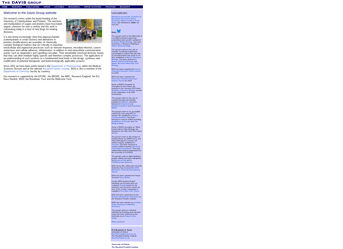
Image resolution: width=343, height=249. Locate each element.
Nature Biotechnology (121, 46)
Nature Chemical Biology (122, 61)
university (121, 160)
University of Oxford (120, 244)
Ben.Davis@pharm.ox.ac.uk (124, 234)
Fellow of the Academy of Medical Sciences (126, 204)
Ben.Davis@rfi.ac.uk (121, 238)
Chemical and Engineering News (122, 105)
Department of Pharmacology (66, 66)
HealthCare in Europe (121, 121)
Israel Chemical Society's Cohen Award (126, 70)
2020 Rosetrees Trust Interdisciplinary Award (126, 170)
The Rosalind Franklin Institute (125, 247)
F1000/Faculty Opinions (122, 162)
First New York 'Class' (129, 191)
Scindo (123, 185)
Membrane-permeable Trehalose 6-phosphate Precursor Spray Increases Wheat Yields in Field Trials (127, 20)
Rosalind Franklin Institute (56, 68)
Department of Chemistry (16, 71)
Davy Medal (125, 177)
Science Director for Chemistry (125, 197)
